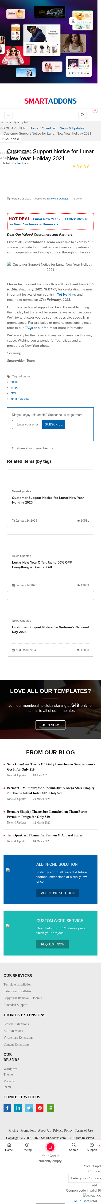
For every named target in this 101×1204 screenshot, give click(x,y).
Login (73, 21)
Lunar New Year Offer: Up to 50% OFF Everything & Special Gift (42, 565)
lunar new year (20, 398)
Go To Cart (40, 1145)
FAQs (29, 328)
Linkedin (18, 1108)
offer (13, 393)
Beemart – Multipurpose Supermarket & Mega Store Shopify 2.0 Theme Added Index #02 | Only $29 (50, 790)
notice (14, 382)
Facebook (8, 1108)
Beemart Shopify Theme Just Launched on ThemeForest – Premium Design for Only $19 (48, 814)
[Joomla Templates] (50, 101)
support (15, 387)
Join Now (50, 725)
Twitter (29, 1108)
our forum (45, 328)
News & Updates (59, 198)
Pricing (27, 1150)
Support (92, 1150)
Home (9, 1150)
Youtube (51, 1108)
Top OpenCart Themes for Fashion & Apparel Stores (44, 835)
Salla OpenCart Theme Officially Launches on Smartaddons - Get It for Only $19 (51, 767)
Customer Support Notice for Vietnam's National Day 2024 (50, 629)
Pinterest (40, 1108)
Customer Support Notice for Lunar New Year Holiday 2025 (48, 500)
